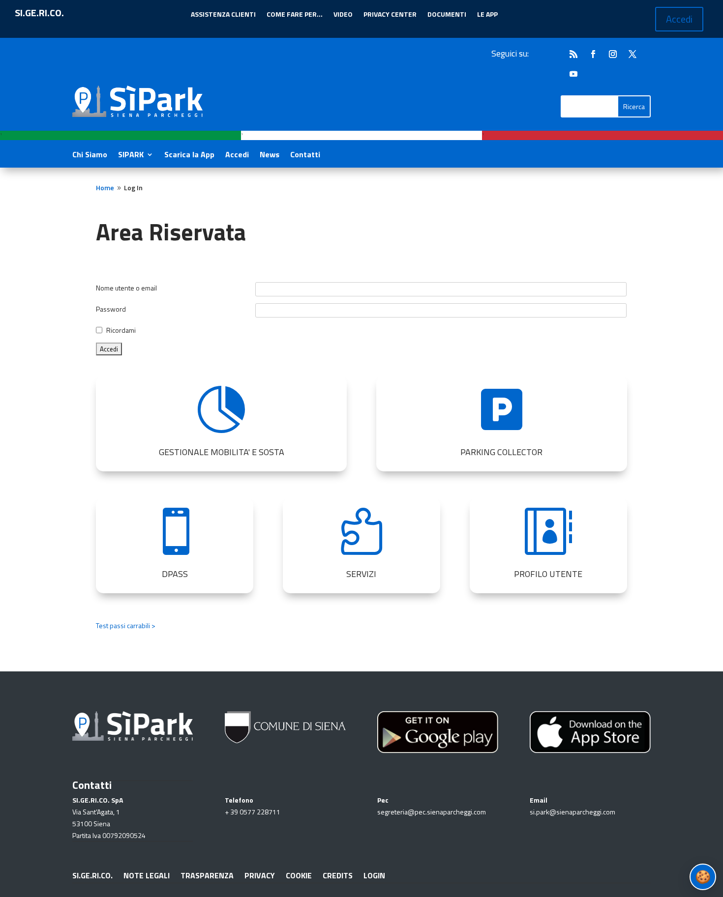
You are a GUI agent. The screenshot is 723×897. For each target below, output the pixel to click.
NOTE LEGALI (146, 874)
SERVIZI (361, 573)
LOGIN (374, 874)
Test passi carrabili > (125, 625)
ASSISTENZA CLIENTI (223, 15)
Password (111, 309)
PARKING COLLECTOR (501, 452)
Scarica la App (189, 155)
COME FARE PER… (295, 15)
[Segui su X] (632, 54)
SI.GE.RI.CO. (92, 874)
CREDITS (338, 874)
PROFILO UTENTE (548, 573)
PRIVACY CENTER (390, 15)
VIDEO (343, 15)
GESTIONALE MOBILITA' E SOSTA (221, 452)
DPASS (175, 573)
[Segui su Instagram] (613, 54)
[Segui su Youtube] (573, 74)
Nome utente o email (126, 288)
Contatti (305, 155)
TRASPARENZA (207, 874)
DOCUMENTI (446, 15)
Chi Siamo (89, 155)
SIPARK (131, 155)
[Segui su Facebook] (593, 54)
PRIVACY (259, 874)
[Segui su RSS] (573, 54)
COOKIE (299, 874)
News (269, 155)
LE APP (487, 15)
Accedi (679, 19)
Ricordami (121, 330)
